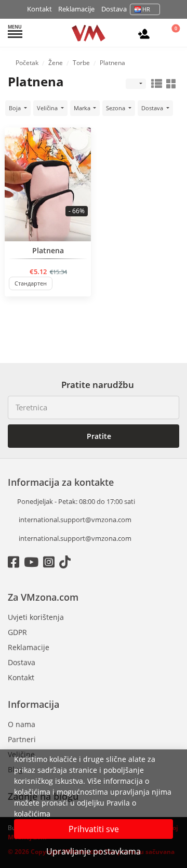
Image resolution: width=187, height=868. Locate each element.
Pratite (98, 436)
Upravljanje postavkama (93, 851)
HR (146, 9)
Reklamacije (76, 9)
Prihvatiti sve (94, 829)
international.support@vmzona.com (75, 519)
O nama (21, 724)
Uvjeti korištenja (36, 617)
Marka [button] (83, 108)
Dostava (114, 9)
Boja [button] (15, 108)
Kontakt (39, 9)
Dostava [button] (153, 108)
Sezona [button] (116, 108)
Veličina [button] (48, 108)
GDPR (17, 632)
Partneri (22, 739)
